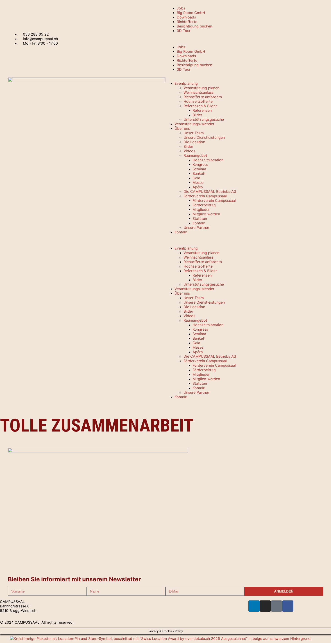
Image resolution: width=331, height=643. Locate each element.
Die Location (194, 142)
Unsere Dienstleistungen (204, 137)
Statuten (200, 218)
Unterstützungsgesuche (204, 119)
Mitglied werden (206, 214)
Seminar (199, 169)
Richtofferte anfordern (203, 97)
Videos (189, 151)
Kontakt (199, 223)
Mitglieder (201, 209)
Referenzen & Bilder (200, 106)
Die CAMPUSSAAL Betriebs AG (210, 191)
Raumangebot (195, 155)
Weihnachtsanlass (198, 92)
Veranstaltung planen (201, 88)
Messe (198, 182)
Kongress (200, 164)
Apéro (198, 187)
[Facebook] (287, 606)
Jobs (181, 8)
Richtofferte (187, 21)
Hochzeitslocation (208, 160)
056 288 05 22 (96, 601)
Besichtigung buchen (194, 26)
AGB (169, 606)
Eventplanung (186, 83)
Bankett (199, 173)
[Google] (276, 606)
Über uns (182, 128)
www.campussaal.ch (100, 610)
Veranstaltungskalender (194, 124)
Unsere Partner (196, 227)
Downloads (186, 17)
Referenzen (202, 110)
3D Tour (183, 30)
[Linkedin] (254, 606)
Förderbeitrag (204, 205)
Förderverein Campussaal (205, 196)
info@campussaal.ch (100, 606)
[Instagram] (265, 606)
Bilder (197, 115)
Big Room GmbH (191, 12)
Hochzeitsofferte (198, 101)
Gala (196, 178)
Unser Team (194, 133)
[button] (244, 38)
